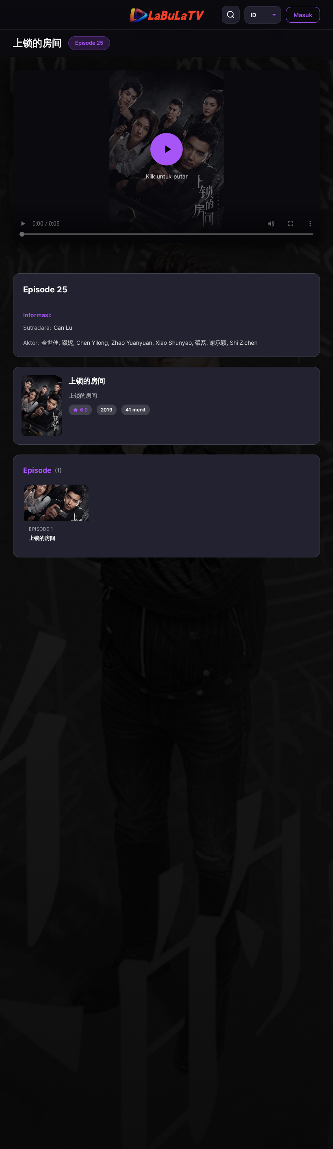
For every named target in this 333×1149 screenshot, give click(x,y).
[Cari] (231, 15)
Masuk (303, 14)
